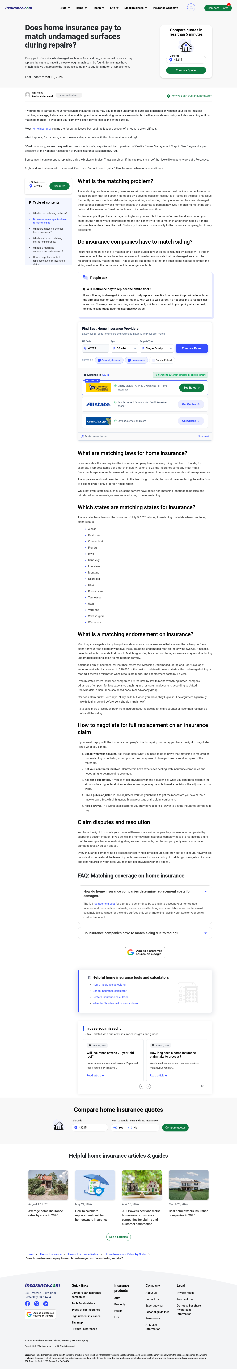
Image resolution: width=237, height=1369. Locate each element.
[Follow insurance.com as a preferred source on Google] (145, 952)
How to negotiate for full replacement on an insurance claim (49, 261)
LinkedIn (45, 1303)
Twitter (36, 1303)
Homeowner (138, 360)
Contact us (152, 1299)
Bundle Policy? (164, 360)
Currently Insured (111, 360)
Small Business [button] (133, 8)
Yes (121, 1127)
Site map (77, 1322)
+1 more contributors (67, 95)
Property (119, 1304)
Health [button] (97, 8)
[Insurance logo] (18, 8)
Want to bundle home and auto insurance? (135, 1120)
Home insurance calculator (109, 984)
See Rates (190, 387)
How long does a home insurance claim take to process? (173, 1054)
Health (118, 1310)
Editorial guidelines (157, 1312)
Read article (94, 1075)
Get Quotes (189, 404)
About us (151, 1292)
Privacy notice (185, 1292)
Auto (117, 1298)
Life (116, 1317)
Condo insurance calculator (110, 991)
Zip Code (77, 1120)
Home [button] (79, 8)
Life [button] (112, 8)
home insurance (41, 128)
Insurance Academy (165, 8)
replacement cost (104, 903)
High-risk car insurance (86, 1316)
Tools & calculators (83, 1303)
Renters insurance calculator (110, 997)
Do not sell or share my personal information (189, 1310)
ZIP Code (86, 341)
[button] (191, 7)
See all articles (118, 1237)
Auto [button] (63, 8)
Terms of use (185, 1299)
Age (113, 341)
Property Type (146, 341)
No (135, 1127)
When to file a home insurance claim (115, 1003)
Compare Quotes (218, 8)
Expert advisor (154, 1305)
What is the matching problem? (50, 213)
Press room (153, 1318)
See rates (59, 186)
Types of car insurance (86, 1309)
